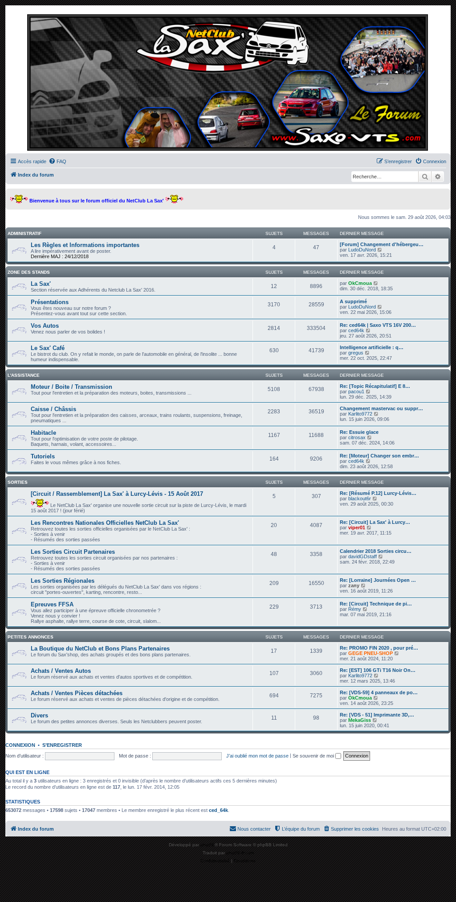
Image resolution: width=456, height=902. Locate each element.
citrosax (357, 437)
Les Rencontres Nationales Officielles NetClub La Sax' (105, 522)
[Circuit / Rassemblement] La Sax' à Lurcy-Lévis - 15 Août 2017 (117, 493)
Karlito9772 (360, 413)
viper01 (356, 527)
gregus (355, 352)
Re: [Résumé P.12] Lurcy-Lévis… (378, 493)
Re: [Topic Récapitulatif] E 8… (375, 386)
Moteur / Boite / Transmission (71, 386)
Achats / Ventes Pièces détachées (76, 693)
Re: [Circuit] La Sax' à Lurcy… (375, 522)
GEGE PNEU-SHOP (370, 653)
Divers (39, 715)
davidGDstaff (362, 556)
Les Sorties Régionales (62, 580)
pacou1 (356, 391)
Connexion (20, 745)
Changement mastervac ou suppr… (381, 408)
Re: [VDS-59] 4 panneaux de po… (379, 692)
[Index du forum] (228, 81)
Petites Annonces (30, 636)
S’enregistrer (62, 745)
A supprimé (353, 301)
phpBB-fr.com (240, 852)
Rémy (354, 609)
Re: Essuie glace (359, 432)
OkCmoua (360, 283)
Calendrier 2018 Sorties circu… (375, 551)
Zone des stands (29, 272)
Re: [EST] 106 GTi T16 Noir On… (377, 670)
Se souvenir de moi (314, 755)
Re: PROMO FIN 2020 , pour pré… (379, 648)
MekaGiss (359, 720)
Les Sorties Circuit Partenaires (73, 551)
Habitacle (43, 432)
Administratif (24, 233)
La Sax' (41, 283)
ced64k (356, 330)
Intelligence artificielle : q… (371, 347)
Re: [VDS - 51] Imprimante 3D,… (377, 714)
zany (353, 585)
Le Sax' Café (48, 348)
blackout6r (359, 498)
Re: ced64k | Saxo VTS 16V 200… (378, 325)
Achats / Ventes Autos (61, 670)
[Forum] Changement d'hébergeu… (381, 244)
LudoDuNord (362, 249)
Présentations (50, 302)
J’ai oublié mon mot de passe (257, 755)
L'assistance (24, 375)
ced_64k (218, 810)
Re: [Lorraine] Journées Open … (378, 580)
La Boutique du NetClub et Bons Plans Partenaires (100, 648)
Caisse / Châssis (53, 409)
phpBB (207, 844)
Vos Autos (45, 325)
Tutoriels (43, 456)
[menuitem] (57, 161)
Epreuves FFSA (52, 604)
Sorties (18, 482)
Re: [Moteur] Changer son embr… (379, 455)
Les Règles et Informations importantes (85, 245)
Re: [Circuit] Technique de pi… (376, 603)
